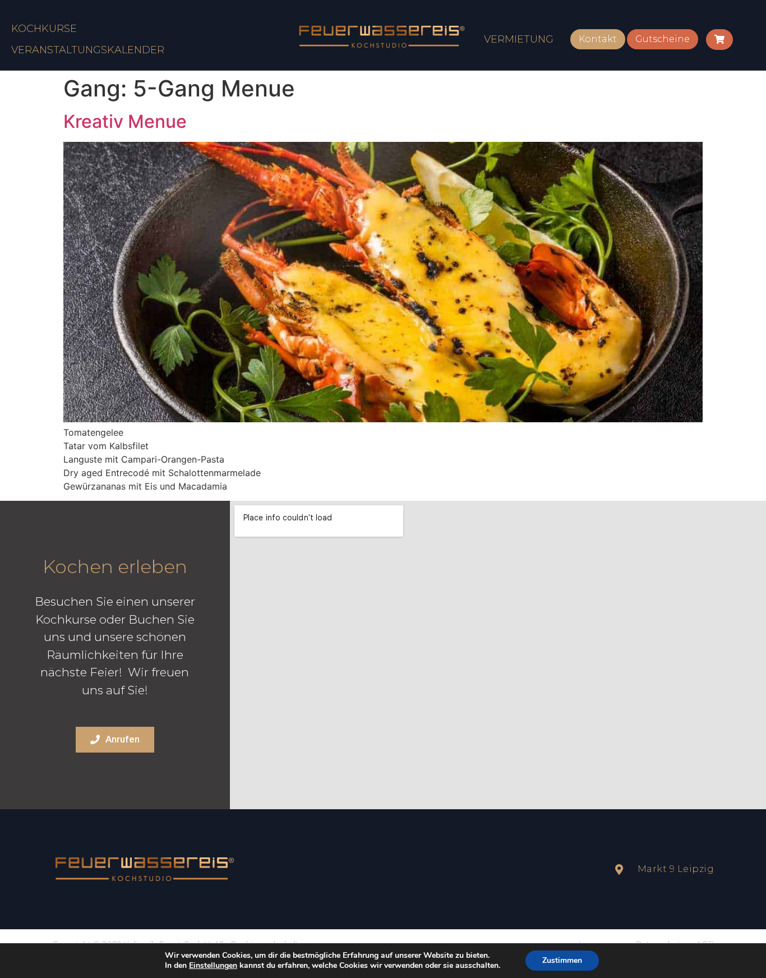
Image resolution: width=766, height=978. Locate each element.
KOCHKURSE (44, 28)
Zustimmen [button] (562, 960)
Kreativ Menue (125, 121)
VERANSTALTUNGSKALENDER (87, 50)
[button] (597, 39)
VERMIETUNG (518, 39)
